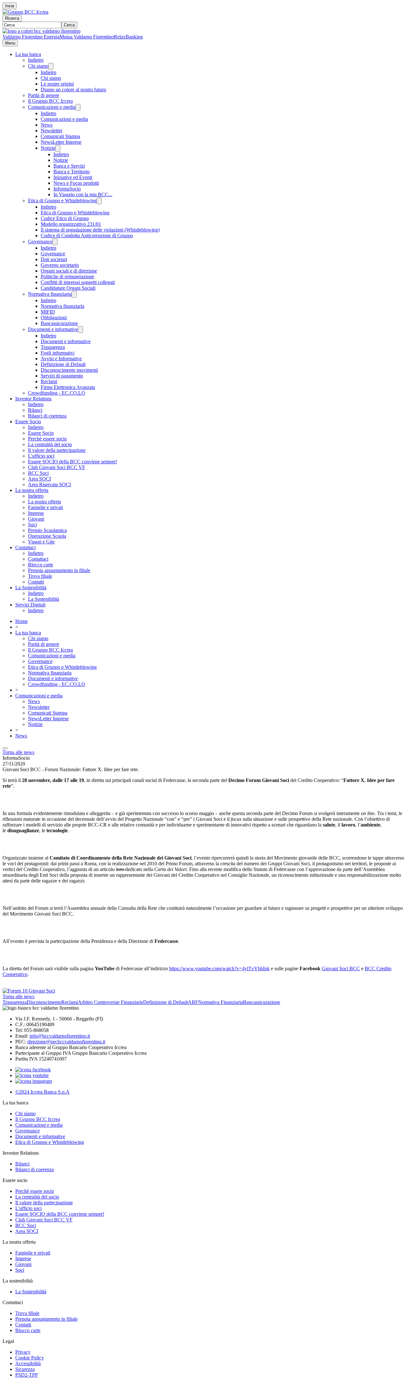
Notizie (48, 148)
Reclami (49, 381)
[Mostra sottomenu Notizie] (57, 148)
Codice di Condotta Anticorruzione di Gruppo (87, 235)
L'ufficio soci (41, 456)
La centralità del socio (50, 444)
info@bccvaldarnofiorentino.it (60, 1036)
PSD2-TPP (26, 1375)
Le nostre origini (57, 83)
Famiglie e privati (45, 507)
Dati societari (54, 259)
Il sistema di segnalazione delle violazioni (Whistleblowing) (100, 229)
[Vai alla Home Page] (41, 31)
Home (21, 621)
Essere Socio (28, 421)
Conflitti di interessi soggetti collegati (78, 282)
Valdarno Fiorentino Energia (31, 36)
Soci (32, 524)
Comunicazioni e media (51, 107)
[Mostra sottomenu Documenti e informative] (80, 329)
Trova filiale (40, 576)
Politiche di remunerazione (67, 276)
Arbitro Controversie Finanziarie (110, 1002)
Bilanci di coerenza (47, 415)
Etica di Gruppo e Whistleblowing (62, 200)
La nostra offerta (31, 490)
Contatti (36, 581)
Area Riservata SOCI (49, 484)
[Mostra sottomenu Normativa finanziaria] (74, 294)
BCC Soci (38, 473)
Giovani (36, 519)
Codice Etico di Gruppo (65, 218)
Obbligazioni (54, 317)
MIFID (48, 312)
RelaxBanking (128, 36)
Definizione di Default (63, 364)
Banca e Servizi (69, 166)
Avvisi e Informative (61, 358)
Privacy (23, 1352)
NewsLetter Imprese (61, 142)
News (46, 125)
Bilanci (35, 410)
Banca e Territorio (71, 171)
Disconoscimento (44, 1002)
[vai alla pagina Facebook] (33, 1069)
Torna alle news (18, 752)
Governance (40, 241)
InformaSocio (67, 188)
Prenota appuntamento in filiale (59, 570)
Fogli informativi (57, 353)
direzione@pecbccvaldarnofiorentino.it (66, 1041)
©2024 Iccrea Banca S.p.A (42, 1092)
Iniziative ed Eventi (72, 177)
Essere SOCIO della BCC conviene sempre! (72, 461)
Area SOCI (39, 478)
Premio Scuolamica (47, 530)
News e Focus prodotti (76, 183)
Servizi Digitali (30, 604)
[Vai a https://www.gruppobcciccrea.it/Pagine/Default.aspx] (25, 12)
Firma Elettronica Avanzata (68, 387)
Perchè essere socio (47, 438)
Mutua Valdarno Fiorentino (86, 36)
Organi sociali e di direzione (69, 270)
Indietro (36, 60)
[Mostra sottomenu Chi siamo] (50, 66)
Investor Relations (33, 398)
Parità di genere (43, 95)
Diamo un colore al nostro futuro (73, 89)
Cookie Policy (29, 1357)
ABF (193, 1002)
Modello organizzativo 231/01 (71, 224)
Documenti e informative (53, 329)
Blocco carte (40, 564)
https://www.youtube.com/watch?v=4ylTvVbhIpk (219, 968)
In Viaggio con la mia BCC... (82, 194)
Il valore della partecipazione (57, 450)
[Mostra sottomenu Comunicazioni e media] (77, 107)
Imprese (36, 513)
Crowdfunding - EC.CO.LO (56, 393)
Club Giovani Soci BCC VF (56, 467)
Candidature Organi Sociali (68, 288)
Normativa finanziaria (50, 294)
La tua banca (28, 54)
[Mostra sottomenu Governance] (55, 242)
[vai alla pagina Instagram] (33, 1081)
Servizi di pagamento (62, 375)
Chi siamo (38, 66)
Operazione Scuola (47, 536)
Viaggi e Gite (41, 541)
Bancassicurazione (59, 323)
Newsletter (51, 130)
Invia (9, 5)
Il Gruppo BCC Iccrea (50, 101)
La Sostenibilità (30, 587)
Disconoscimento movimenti (69, 370)
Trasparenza (53, 347)
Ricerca (12, 18)
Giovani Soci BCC (341, 968)
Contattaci (25, 547)
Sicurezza (25, 1369)
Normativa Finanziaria (220, 1002)
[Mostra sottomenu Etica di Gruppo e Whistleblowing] (99, 200)
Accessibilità (28, 1363)
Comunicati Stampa (60, 136)
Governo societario (60, 265)
